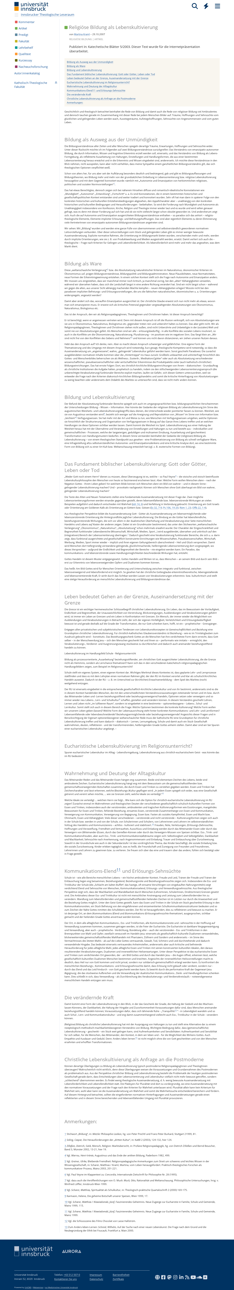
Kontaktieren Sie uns (65, 1279)
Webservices (38, 1287)
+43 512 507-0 (72, 1274)
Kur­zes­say (25, 60)
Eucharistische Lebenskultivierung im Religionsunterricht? (98, 82)
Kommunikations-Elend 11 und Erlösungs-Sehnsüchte (96, 90)
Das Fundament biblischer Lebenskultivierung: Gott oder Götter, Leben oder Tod (111, 74)
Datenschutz (96, 1279)
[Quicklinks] (206, 6)
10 (153, 824)
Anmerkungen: (75, 102)
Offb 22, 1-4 (199, 507)
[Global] (206, 6)
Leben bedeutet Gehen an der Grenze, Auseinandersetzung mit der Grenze (107, 78)
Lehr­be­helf (26, 47)
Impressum (96, 1274)
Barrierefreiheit (121, 1274)
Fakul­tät (24, 41)
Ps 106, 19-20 (170, 507)
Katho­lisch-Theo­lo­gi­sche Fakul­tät (30, 85)
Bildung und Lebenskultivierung (84, 70)
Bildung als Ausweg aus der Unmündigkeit (90, 61)
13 (136, 1038)
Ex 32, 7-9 (156, 507)
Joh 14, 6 (137, 504)
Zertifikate (118, 1279)
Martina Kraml (82, 34)
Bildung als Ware (76, 66)
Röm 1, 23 (185, 507)
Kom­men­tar (27, 22)
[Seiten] (217, 6)
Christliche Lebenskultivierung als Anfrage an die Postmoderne (101, 98)
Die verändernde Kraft (79, 94)
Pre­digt (23, 35)
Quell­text (25, 54)
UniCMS (28, 1287)
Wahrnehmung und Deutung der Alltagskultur (92, 86)
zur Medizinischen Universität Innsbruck (61, 1287)
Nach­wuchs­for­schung (33, 67)
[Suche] (194, 6)
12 (176, 1010)
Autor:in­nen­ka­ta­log (27, 73)
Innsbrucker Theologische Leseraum (47, 14)
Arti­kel (23, 28)
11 (119, 869)
